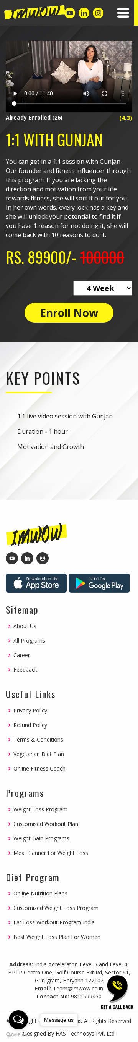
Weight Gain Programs (41, 838)
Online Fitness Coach (39, 768)
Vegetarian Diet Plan (38, 754)
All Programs (29, 640)
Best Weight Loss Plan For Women (56, 937)
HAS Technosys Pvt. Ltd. (86, 1033)
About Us (24, 626)
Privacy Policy (30, 710)
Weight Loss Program (40, 809)
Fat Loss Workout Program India (54, 922)
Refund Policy (30, 725)
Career (21, 655)
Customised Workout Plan (45, 824)
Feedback (25, 669)
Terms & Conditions (38, 739)
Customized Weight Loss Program (56, 908)
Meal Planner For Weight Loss (50, 853)
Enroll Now (69, 312)
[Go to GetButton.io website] (18, 1034)
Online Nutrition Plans (40, 893)
